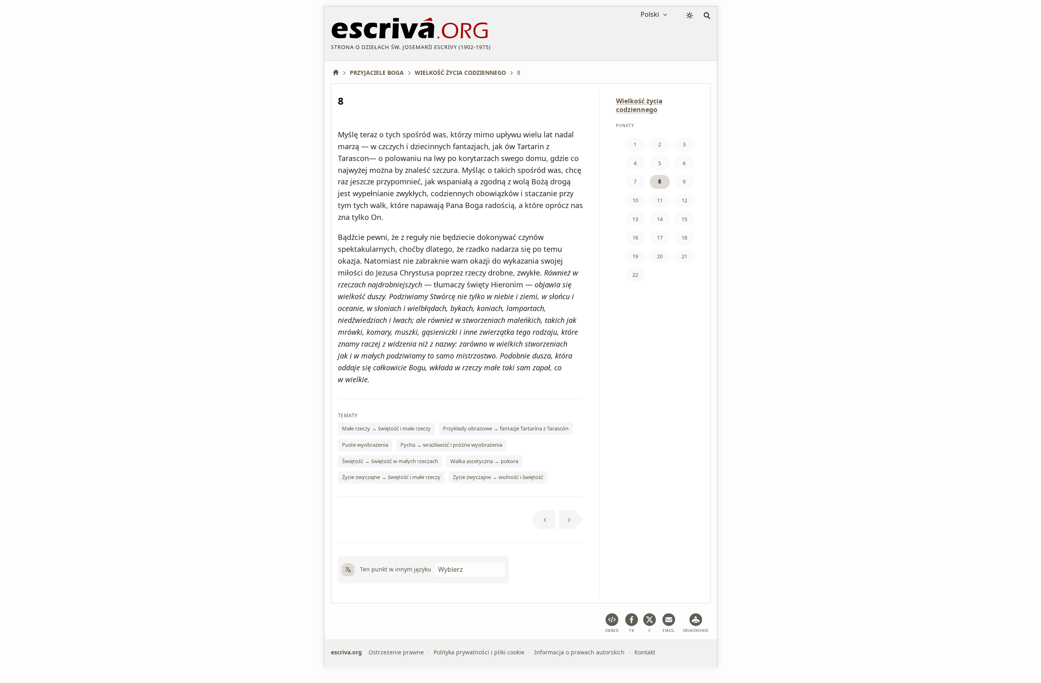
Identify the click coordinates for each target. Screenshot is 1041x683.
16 (635, 237)
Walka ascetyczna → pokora (484, 461)
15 (684, 219)
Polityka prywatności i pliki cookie (479, 652)
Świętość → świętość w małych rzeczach (390, 461)
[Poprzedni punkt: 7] (543, 520)
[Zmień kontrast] (689, 15)
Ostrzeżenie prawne (396, 652)
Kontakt (644, 652)
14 (660, 219)
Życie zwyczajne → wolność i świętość (498, 477)
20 (660, 256)
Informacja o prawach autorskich (579, 652)
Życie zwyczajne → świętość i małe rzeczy (391, 477)
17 (660, 237)
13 (635, 219)
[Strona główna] (338, 72)
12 (684, 200)
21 (684, 256)
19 (635, 256)
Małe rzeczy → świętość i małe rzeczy (386, 428)
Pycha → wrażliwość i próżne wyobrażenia (451, 444)
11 (660, 200)
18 (684, 237)
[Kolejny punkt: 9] (571, 520)
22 (635, 274)
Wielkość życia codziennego (639, 105)
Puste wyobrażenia (365, 444)
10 (635, 200)
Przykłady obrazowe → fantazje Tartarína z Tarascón (506, 428)
